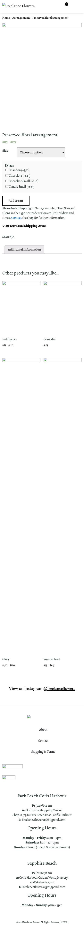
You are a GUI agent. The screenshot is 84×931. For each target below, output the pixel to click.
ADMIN (64, 922)
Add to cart (16, 201)
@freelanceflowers (59, 688)
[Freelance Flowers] (18, 6)
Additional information (24, 249)
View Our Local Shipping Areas (24, 226)
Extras (9, 165)
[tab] (24, 249)
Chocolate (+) (19, 175)
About (43, 730)
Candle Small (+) (21, 186)
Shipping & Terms (43, 752)
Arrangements (21, 18)
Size (5, 151)
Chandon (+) (19, 170)
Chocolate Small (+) (23, 181)
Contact (16, 218)
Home (6, 18)
